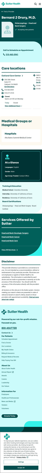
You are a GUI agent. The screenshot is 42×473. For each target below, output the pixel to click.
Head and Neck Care (10, 240)
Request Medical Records (10, 357)
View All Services (9, 250)
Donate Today (9, 416)
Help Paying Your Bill (9, 360)
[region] (21, 452)
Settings (21, 462)
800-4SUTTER (9, 328)
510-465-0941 (12, 54)
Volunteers (5, 408)
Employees (5, 394)
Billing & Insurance (8, 353)
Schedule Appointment (9, 339)
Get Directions (9, 87)
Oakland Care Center (11, 76)
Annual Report (8, 372)
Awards (4, 375)
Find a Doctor (6, 343)
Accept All (21, 468)
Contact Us (6, 333)
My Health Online (7, 350)
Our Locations (6, 346)
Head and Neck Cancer (11, 237)
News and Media (9, 401)
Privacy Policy (23, 457)
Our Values (5, 386)
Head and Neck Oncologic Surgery (15, 233)
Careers (4, 379)
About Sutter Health (8, 368)
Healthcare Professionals (10, 398)
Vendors (4, 405)
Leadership (5, 383)
